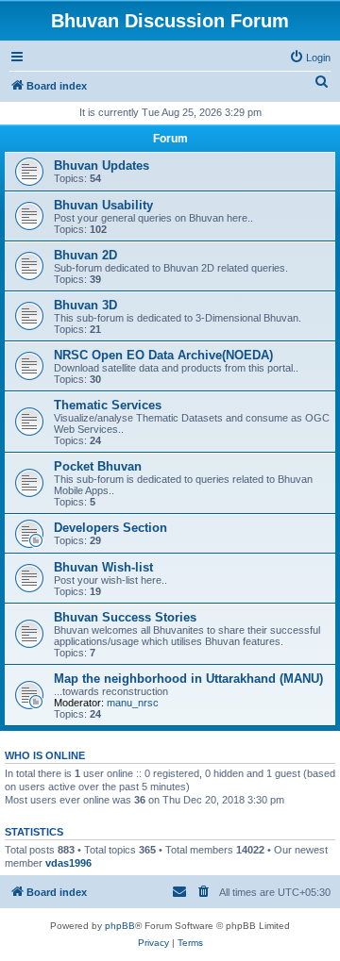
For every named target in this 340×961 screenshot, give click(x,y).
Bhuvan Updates (101, 165)
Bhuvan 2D (85, 255)
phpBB (120, 925)
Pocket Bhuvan (98, 466)
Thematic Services (108, 405)
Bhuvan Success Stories (125, 617)
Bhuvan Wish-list (103, 567)
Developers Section (110, 528)
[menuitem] (310, 57)
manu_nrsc (133, 702)
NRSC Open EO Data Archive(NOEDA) (163, 355)
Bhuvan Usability (103, 205)
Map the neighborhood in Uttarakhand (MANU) (188, 678)
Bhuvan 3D (85, 305)
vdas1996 (68, 863)
